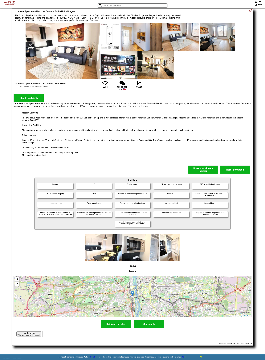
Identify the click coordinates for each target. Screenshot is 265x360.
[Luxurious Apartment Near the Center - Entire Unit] (63, 51)
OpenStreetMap (245, 316)
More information (235, 170)
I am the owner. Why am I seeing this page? (29, 334)
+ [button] (17, 279)
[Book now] (250, 10)
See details (149, 324)
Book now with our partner (203, 169)
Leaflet (235, 316)
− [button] (17, 283)
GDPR (183, 357)
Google (93, 357)
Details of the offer (115, 324)
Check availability (29, 98)
